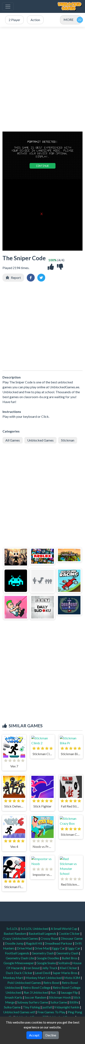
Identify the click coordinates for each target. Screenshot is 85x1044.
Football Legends (17, 953)
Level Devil (43, 973)
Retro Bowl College (37, 987)
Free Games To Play (51, 1012)
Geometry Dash (43, 953)
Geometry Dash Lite (20, 958)
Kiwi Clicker (69, 968)
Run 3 (54, 992)
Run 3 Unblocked (36, 992)
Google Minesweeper (19, 963)
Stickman (67, 440)
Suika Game (59, 1002)
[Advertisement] (42, 79)
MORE (68, 19)
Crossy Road (49, 938)
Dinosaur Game (72, 938)
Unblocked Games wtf (19, 1012)
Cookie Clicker (69, 933)
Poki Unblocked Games (24, 982)
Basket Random (15, 933)
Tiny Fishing (32, 1007)
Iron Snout (32, 968)
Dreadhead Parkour (59, 943)
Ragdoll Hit (34, 943)
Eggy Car (59, 948)
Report (16, 277)
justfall (47, 1007)
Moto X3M (72, 978)
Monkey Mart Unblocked (44, 978)
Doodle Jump (14, 943)
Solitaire (64, 963)
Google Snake (46, 963)
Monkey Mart (13, 978)
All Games (12, 440)
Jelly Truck (50, 968)
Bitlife (74, 1002)
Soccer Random (36, 997)
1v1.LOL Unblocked (34, 928)
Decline (50, 1035)
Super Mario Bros (65, 973)
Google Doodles (48, 958)
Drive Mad (25, 948)
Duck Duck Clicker (19, 973)
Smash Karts (14, 997)
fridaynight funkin (67, 1007)
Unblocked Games (40, 440)
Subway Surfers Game (33, 1002)
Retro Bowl (51, 982)
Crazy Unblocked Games (21, 938)
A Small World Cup (64, 928)
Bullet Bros (70, 958)
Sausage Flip (69, 992)
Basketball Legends (42, 933)
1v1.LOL (12, 928)
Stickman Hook (60, 997)
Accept (34, 1035)
